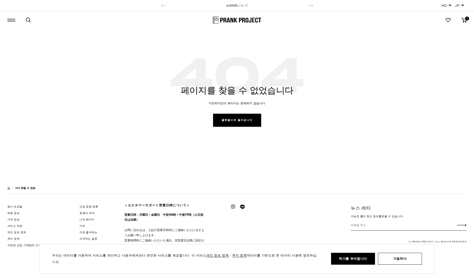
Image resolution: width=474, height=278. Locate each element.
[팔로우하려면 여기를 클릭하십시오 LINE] (242, 207)
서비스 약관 (14, 225)
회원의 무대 (87, 213)
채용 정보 (13, 213)
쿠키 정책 (13, 238)
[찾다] (28, 20)
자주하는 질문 (88, 238)
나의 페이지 (87, 219)
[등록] (462, 225)
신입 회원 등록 (88, 206)
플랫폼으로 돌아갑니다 (237, 120)
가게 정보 (13, 219)
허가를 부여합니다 (353, 258)
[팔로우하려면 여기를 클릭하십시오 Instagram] (233, 207)
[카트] (464, 20)
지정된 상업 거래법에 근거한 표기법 (30, 245)
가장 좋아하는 (88, 232)
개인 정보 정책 (16, 232)
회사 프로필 (14, 206)
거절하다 (400, 258)
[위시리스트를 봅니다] (448, 20)
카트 (82, 225)
